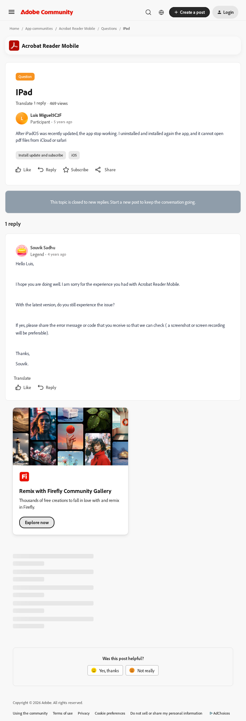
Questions (109, 28)
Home (14, 28)
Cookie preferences (110, 713)
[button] (11, 14)
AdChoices (221, 713)
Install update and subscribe (41, 155)
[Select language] (161, 12)
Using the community (30, 713)
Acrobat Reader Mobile (77, 28)
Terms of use (63, 713)
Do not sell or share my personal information (166, 713)
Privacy (84, 713)
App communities (39, 28)
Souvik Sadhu (42, 247)
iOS (74, 155)
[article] (122, 318)
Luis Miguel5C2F (46, 115)
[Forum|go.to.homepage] (46, 12)
